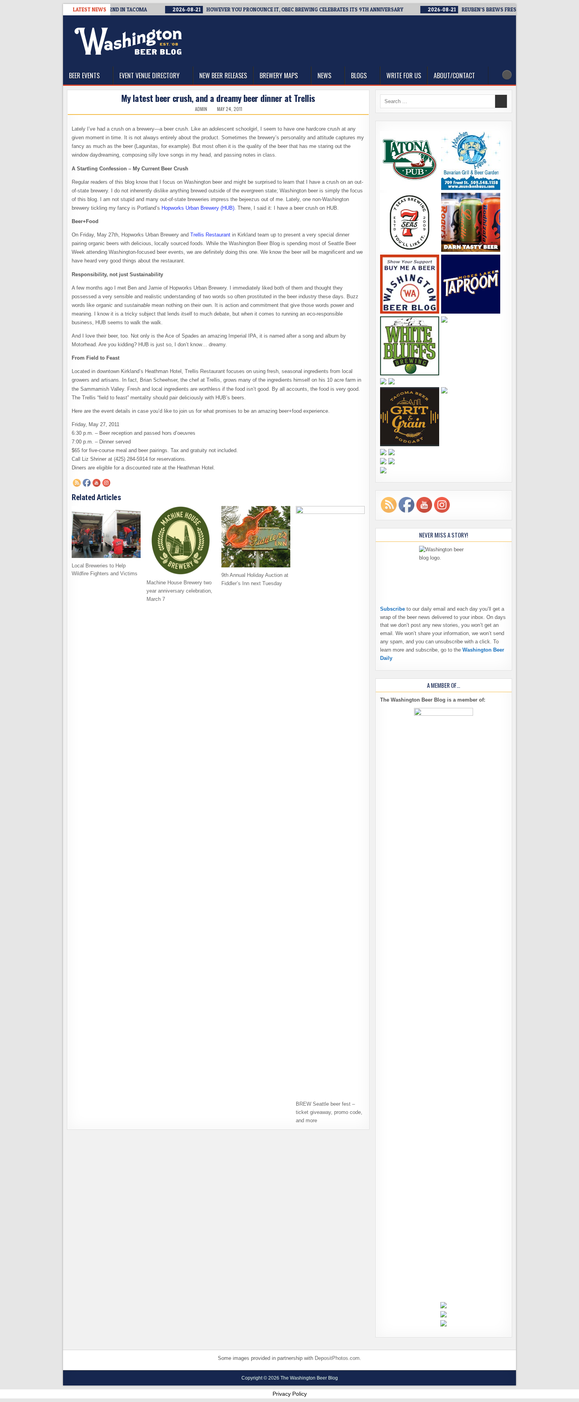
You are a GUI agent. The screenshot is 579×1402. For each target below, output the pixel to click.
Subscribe (392, 609)
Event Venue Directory (149, 75)
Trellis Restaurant (210, 235)
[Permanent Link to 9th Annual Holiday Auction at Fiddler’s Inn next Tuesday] (255, 536)
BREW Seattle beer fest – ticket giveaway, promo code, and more (329, 1112)
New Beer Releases (223, 75)
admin (201, 109)
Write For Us (403, 75)
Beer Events (84, 75)
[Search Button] (507, 74)
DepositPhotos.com (337, 1358)
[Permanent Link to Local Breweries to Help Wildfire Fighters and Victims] (106, 532)
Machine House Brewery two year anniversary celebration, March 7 (179, 591)
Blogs (359, 75)
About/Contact (454, 75)
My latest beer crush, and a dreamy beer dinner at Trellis (218, 98)
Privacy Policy (290, 1394)
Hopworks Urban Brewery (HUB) (197, 208)
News (324, 75)
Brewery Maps (279, 75)
